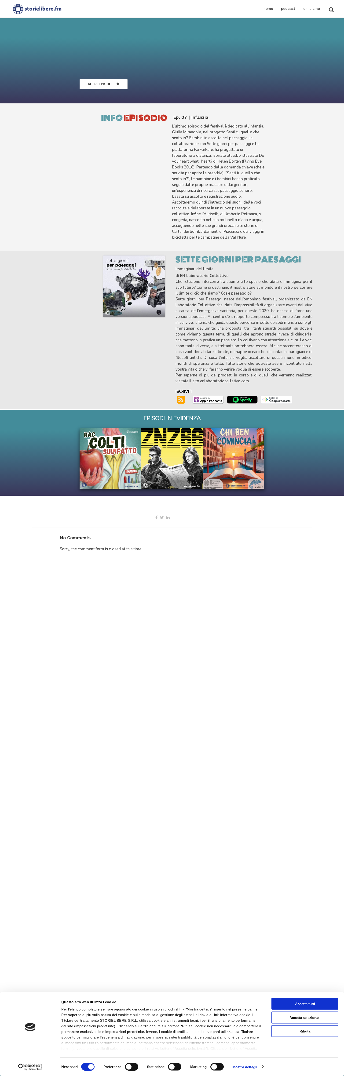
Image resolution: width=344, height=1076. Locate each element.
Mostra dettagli (244, 1067)
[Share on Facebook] (156, 517)
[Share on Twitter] (162, 517)
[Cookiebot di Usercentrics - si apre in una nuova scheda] (30, 1066)
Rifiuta (305, 1031)
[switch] (131, 1066)
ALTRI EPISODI (100, 84)
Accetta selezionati (304, 1017)
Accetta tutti (305, 1004)
